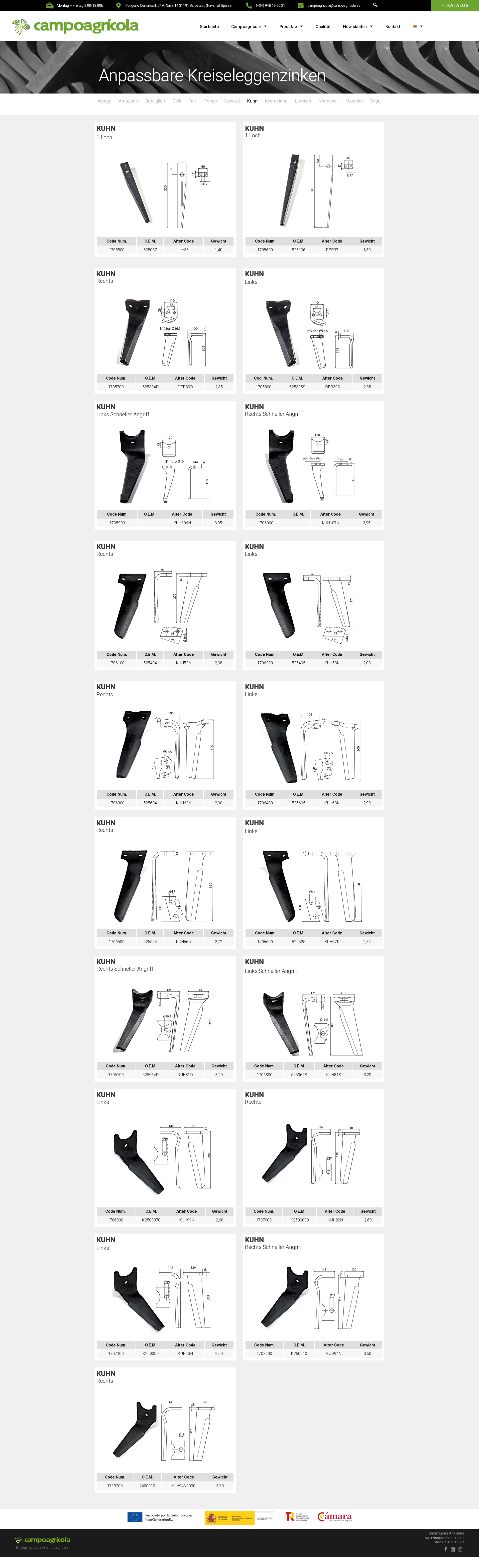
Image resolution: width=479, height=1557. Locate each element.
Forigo (210, 101)
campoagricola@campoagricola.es (334, 5)
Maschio (354, 101)
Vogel (375, 101)
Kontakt (392, 27)
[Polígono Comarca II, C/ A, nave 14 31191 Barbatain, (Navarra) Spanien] (118, 6)
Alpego (104, 101)
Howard (232, 101)
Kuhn (252, 101)
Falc (192, 101)
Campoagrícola (246, 27)
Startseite (209, 27)
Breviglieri (155, 101)
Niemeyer (328, 101)
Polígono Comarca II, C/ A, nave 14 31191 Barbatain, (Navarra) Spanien (179, 5)
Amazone (128, 101)
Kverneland (276, 101)
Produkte (288, 27)
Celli (176, 101)
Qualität (323, 27)
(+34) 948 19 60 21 (270, 5)
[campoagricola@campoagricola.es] (301, 6)
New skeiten (355, 27)
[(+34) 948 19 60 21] (249, 6)
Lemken (303, 101)
